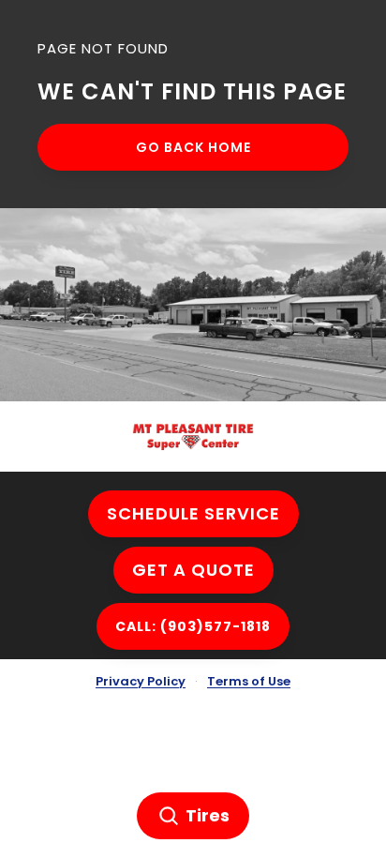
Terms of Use (248, 681)
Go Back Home (193, 147)
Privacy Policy (141, 681)
